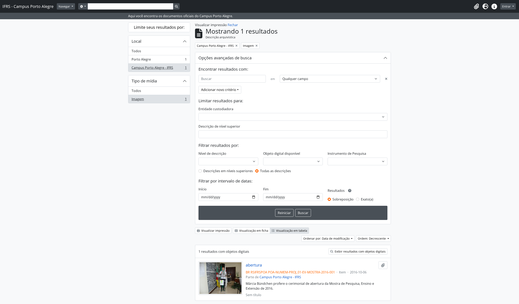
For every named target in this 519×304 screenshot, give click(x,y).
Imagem (159, 100)
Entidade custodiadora (215, 109)
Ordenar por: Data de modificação (326, 238)
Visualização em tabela (291, 231)
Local (136, 41)
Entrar (506, 6)
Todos (136, 51)
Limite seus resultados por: (159, 27)
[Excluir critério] (386, 78)
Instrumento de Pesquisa (347, 153)
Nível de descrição (212, 153)
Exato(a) (367, 199)
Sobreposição (343, 199)
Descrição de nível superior (219, 126)
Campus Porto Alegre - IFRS (159, 68)
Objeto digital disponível (281, 153)
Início (202, 189)
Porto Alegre (159, 60)
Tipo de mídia (144, 81)
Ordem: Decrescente (372, 238)
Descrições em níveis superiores (228, 171)
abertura (254, 265)
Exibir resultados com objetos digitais (360, 251)
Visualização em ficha (253, 231)
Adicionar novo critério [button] (218, 89)
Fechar (233, 25)
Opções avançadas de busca (225, 58)
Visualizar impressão (215, 231)
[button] (476, 6)
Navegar (65, 6)
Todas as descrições (275, 171)
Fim (266, 189)
